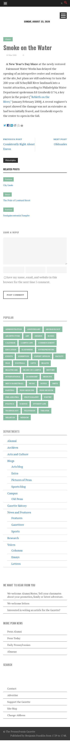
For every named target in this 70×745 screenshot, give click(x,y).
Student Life (39, 404)
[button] (65, 3)
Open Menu (5, 3)
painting (9, 390)
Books (51, 336)
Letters (16, 564)
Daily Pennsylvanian (18, 645)
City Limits (8, 185)
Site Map (12, 708)
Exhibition (23, 356)
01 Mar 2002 (11, 55)
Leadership (32, 377)
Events (9, 356)
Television (29, 411)
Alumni (8, 39)
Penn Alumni (14, 631)
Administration (13, 329)
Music (32, 383)
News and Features (19, 512)
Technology (12, 411)
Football (20, 363)
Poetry (48, 397)
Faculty (59, 356)
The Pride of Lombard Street (16, 200)
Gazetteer (17, 525)
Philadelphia (10, 160)
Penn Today (13, 638)
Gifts (33, 363)
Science (24, 404)
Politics (9, 404)
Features (8, 179)
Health (45, 363)
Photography (31, 397)
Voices (11, 545)
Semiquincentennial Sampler (16, 215)
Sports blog (18, 486)
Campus (12, 493)
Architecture (12, 336)
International (13, 377)
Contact (11, 688)
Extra (14, 473)
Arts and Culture (17, 454)
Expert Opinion (42, 356)
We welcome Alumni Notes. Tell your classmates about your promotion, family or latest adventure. (35, 595)
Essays (7, 194)
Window (24, 417)
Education (10, 349)
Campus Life (27, 343)
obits (55, 383)
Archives (12, 447)
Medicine (47, 377)
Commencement (46, 343)
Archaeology (53, 329)
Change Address (16, 715)
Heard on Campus (32, 370)
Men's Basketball (14, 383)
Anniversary (33, 329)
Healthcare (11, 370)
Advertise (12, 695)
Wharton (10, 417)
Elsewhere (27, 349)
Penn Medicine (27, 390)
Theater (45, 411)
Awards (38, 336)
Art (27, 336)
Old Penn (17, 499)
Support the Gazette (18, 701)
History (50, 370)
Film (7, 363)
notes (43, 383)
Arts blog (17, 466)
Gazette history (17, 506)
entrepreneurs (46, 349)
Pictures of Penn (21, 480)
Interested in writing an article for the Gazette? (33, 610)
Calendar (10, 343)
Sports (15, 531)
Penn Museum (46, 390)
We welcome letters (18, 603)
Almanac (12, 651)
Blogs (10, 461)
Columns (16, 550)
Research (13, 538)
